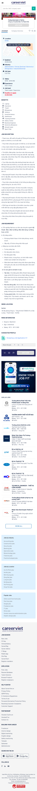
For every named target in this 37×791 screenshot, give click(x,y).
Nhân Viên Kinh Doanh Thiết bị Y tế (22, 510)
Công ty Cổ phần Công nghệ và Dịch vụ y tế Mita (22, 514)
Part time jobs (8, 601)
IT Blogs (3, 651)
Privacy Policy (5, 691)
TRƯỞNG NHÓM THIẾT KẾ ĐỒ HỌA (22, 414)
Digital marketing (6, 733)
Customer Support (7, 706)
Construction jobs (9, 543)
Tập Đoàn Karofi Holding (19, 427)
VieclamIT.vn (5, 717)
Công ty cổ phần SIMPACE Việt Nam (22, 501)
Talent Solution (6, 675)
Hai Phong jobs (8, 584)
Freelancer (4, 728)
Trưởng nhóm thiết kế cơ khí (21, 425)
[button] (29, 30)
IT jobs (6, 608)
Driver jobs (7, 611)
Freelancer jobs (8, 606)
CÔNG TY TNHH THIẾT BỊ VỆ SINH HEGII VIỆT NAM (21, 440)
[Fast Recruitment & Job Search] (18, 2)
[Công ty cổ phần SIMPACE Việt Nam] (6, 500)
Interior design (6, 731)
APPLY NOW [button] (18, 25)
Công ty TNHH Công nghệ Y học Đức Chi (22, 464)
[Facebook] (1, 766)
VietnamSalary (6, 644)
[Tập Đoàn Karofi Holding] (6, 428)
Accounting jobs (9, 541)
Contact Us (4, 720)
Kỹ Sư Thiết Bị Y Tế (18, 461)
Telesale (4, 741)
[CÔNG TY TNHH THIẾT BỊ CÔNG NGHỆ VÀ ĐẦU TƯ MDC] (6, 476)
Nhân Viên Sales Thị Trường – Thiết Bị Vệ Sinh (21, 436)
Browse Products (6, 677)
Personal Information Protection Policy (13, 701)
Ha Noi (7, 40)
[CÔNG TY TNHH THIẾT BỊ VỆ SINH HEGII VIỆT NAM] (6, 438)
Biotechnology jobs (9, 553)
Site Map (4, 656)
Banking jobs (8, 548)
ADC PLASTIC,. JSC (17, 416)
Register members (7, 661)
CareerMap (4, 646)
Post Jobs (4, 670)
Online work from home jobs (12, 599)
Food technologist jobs (11, 558)
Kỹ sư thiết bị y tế (17, 449)
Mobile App (4, 654)
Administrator (5, 746)
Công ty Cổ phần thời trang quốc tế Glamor (22, 405)
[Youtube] (8, 766)
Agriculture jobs (8, 551)
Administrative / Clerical (12, 66)
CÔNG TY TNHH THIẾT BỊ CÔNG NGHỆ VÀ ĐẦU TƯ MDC (22, 476)
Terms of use (5, 698)
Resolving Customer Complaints (11, 703)
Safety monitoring (7, 738)
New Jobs (4, 638)
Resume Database (7, 672)
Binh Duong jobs (9, 575)
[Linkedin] (5, 766)
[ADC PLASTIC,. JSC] (6, 417)
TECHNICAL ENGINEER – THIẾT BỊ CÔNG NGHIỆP (23, 486)
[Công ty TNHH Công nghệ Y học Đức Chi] (6, 464)
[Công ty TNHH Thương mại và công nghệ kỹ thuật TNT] (6, 452)
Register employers (7, 680)
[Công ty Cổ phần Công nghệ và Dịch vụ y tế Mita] (6, 513)
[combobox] (17, 8)
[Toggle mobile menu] (2, 2)
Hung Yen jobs (8, 587)
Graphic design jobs (10, 616)
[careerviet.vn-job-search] (8, 756)
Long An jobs (8, 579)
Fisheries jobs (8, 555)
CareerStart (5, 659)
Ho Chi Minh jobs (9, 570)
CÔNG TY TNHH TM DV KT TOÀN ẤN (22, 489)
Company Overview (17, 31)
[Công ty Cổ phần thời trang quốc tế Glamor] (6, 403)
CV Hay (3, 641)
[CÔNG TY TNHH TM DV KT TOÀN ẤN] (6, 488)
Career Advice (5, 649)
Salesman (4, 743)
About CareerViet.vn (7, 688)
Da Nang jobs (8, 582)
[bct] (18, 786)
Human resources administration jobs (15, 613)
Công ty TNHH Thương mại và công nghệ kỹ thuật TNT (22, 452)
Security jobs (8, 546)
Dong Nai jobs (8, 577)
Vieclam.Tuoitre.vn (7, 715)
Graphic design (6, 736)
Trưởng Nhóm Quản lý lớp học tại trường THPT (22, 498)
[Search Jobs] (34, 8)
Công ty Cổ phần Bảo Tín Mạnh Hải (18, 22)
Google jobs (7, 604)
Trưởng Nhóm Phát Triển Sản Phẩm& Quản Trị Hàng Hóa (21, 401)
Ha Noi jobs (7, 572)
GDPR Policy (5, 693)
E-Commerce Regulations (9, 696)
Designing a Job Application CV (17, 338)
